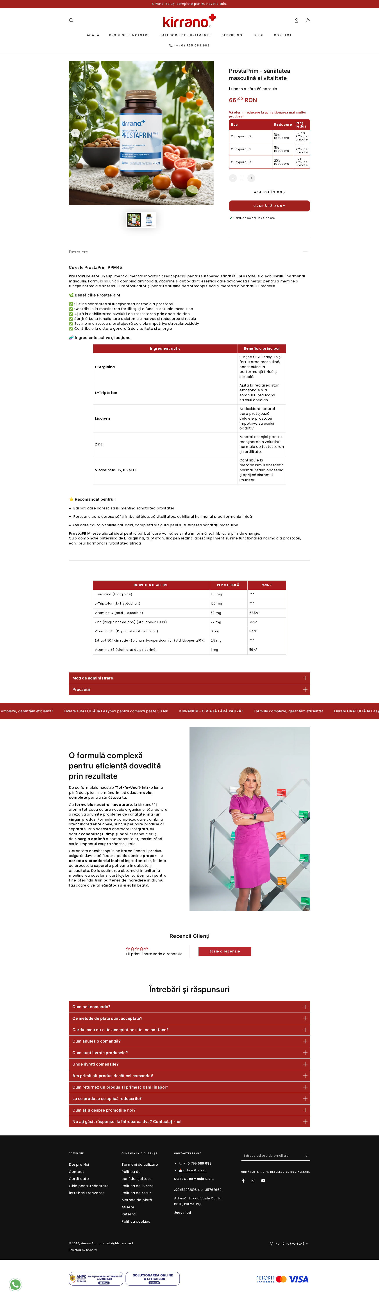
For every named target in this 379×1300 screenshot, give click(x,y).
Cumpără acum (269, 206)
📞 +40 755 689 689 (195, 1163)
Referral (129, 1214)
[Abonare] (307, 1155)
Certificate (79, 1178)
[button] (71, 20)
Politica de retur (136, 1192)
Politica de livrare (138, 1185)
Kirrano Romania (93, 1243)
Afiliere (128, 1207)
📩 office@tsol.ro (193, 1170)
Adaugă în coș (269, 192)
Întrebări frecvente (87, 1192)
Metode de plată (137, 1199)
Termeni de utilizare (140, 1164)
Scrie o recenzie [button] (224, 951)
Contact (76, 1171)
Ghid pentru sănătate (89, 1185)
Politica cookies (136, 1221)
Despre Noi (79, 1164)
